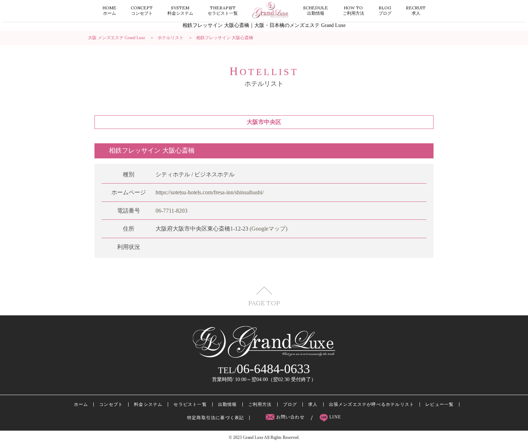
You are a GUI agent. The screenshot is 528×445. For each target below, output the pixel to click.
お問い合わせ (290, 416)
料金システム (180, 10)
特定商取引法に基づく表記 (215, 417)
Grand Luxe (253, 437)
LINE (334, 416)
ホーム (109, 10)
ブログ (385, 10)
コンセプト (142, 10)
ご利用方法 (353, 10)
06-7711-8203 (171, 211)
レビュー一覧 (439, 404)
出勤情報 (315, 10)
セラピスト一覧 (223, 10)
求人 (416, 10)
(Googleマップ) (268, 229)
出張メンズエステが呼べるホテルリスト (371, 404)
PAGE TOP (264, 302)
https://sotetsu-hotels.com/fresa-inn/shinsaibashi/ (210, 192)
